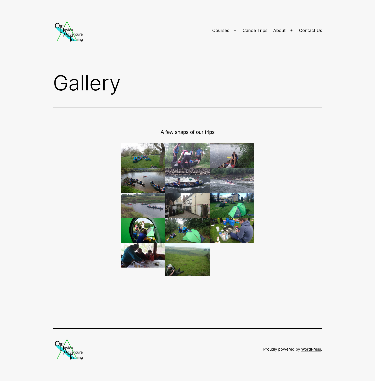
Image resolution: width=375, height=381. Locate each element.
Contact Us (310, 30)
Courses (220, 30)
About (279, 30)
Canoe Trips (255, 30)
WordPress (311, 349)
